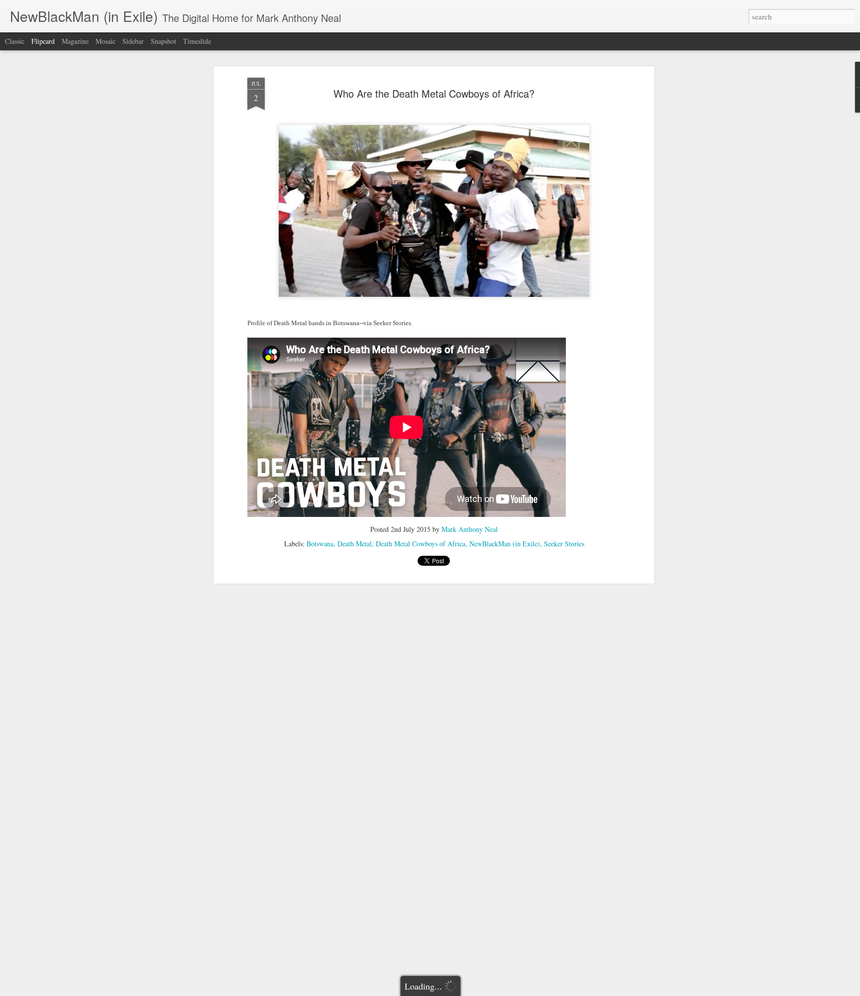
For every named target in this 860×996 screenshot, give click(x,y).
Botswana (320, 543)
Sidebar (133, 41)
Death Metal (354, 543)
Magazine (75, 41)
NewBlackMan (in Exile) (504, 543)
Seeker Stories (564, 543)
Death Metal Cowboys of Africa (420, 543)
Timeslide (197, 41)
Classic (14, 41)
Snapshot (163, 41)
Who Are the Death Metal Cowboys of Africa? (434, 93)
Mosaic (105, 41)
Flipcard (43, 41)
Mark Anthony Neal (469, 529)
